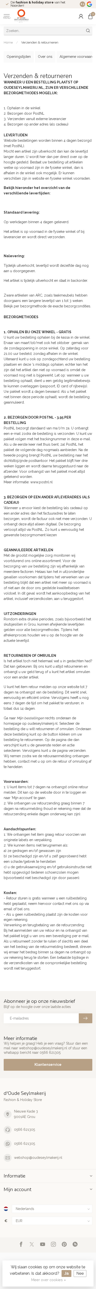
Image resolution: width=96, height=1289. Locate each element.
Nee (80, 1273)
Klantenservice (48, 1065)
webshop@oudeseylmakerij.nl (38, 1158)
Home (8, 42)
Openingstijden (19, 57)
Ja (66, 1273)
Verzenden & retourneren (39, 42)
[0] (90, 16)
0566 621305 (24, 1130)
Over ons (45, 57)
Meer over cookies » (48, 1280)
